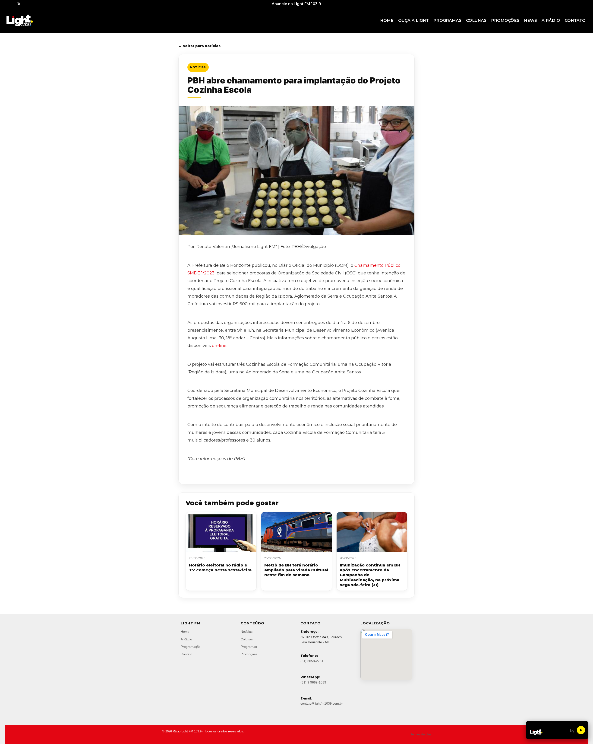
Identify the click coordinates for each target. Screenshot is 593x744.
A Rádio (186, 639)
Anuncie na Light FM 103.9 (296, 4)
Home (185, 631)
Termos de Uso (420, 734)
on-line (219, 345)
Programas (249, 647)
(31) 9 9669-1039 (313, 682)
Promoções (249, 654)
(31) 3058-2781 (311, 661)
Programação (191, 647)
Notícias (198, 67)
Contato (186, 654)
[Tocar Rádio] (581, 730)
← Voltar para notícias (199, 46)
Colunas (247, 639)
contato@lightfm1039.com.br (321, 703)
